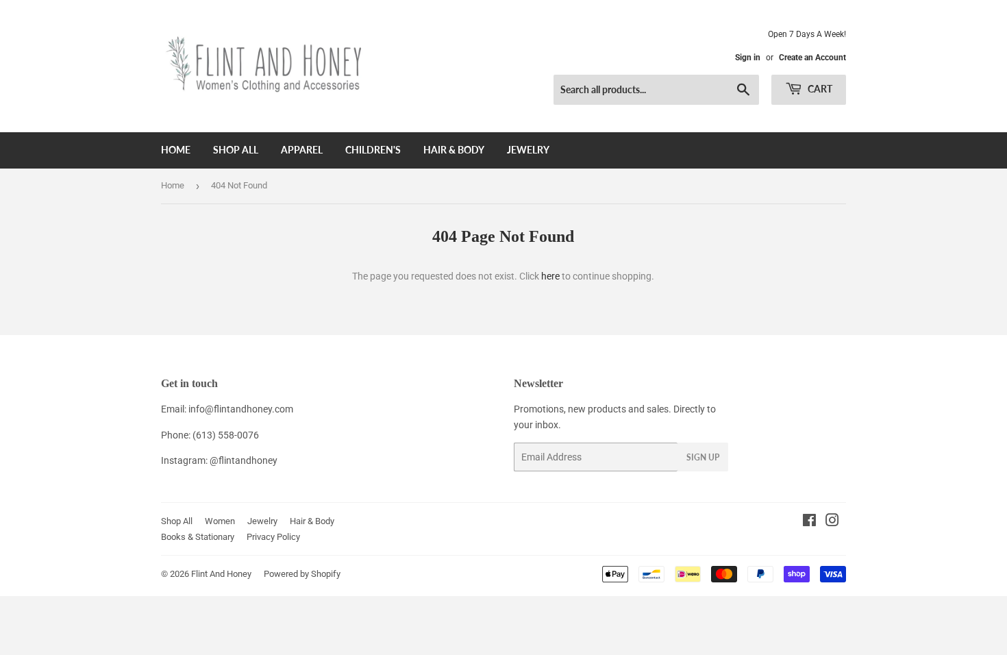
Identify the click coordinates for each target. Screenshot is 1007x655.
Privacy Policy (273, 537)
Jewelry (528, 150)
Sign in (747, 57)
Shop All (235, 150)
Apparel (302, 150)
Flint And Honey (221, 574)
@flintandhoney (243, 460)
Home (175, 150)
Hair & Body (453, 150)
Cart (819, 89)
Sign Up (702, 457)
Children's (373, 150)
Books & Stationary (197, 537)
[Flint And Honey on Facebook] (809, 522)
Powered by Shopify (302, 574)
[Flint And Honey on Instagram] (832, 522)
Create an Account (812, 57)
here (550, 276)
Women (220, 521)
